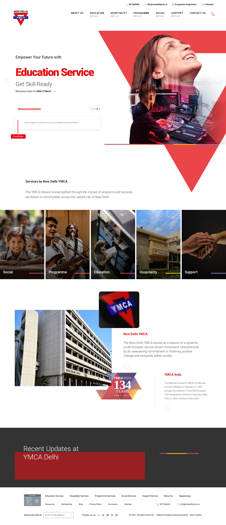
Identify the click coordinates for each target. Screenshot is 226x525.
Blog (81, 504)
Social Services (129, 496)
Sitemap (127, 504)
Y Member (209, 4)
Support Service (150, 496)
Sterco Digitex (196, 515)
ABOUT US (77, 13)
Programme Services (105, 496)
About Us (168, 496)
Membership (66, 504)
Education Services (54, 496)
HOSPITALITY (119, 14)
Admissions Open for (33, 91)
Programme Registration (186, 4)
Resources (50, 504)
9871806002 (134, 4)
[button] (7, 80)
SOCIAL (160, 14)
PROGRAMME (141, 14)
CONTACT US (198, 13)
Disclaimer (112, 504)
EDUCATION (97, 14)
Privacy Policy (95, 504)
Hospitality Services (79, 496)
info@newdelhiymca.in (157, 4)
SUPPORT (177, 14)
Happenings (185, 496)
